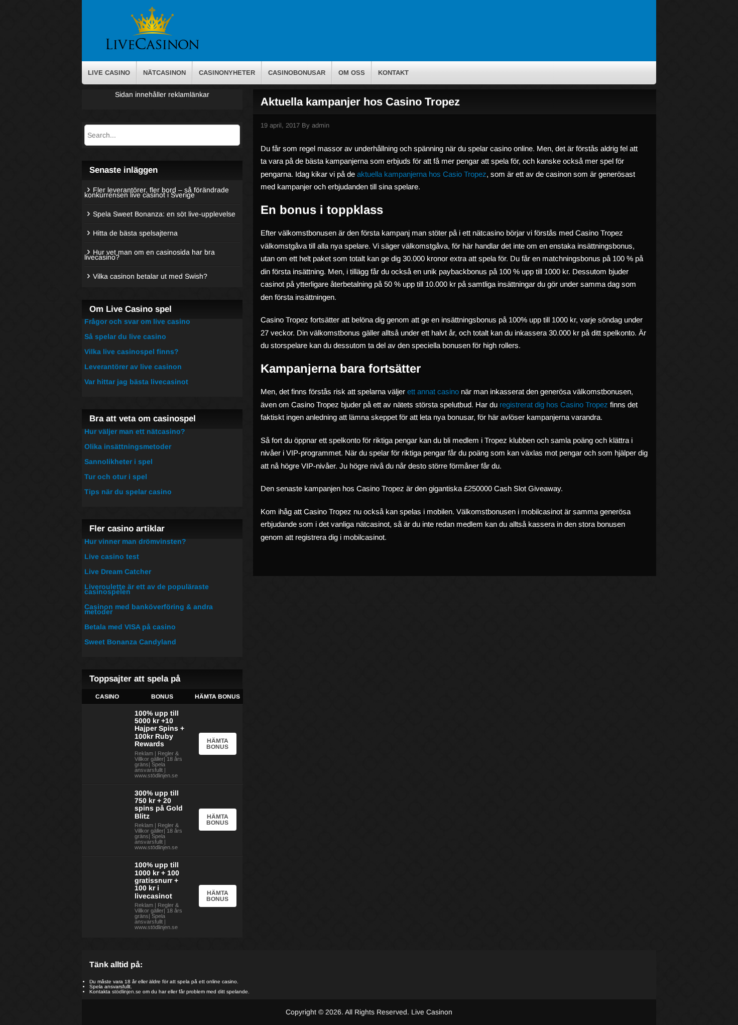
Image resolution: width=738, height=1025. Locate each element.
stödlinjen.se (126, 991)
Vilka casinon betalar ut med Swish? (150, 276)
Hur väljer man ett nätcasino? (134, 431)
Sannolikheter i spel (118, 462)
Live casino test (111, 556)
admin (320, 125)
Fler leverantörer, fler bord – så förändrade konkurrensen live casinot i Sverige (156, 192)
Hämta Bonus (217, 743)
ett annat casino (433, 391)
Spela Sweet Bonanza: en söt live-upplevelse (164, 214)
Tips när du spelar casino (128, 492)
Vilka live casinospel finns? (131, 352)
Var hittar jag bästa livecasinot (136, 382)
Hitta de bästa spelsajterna (135, 233)
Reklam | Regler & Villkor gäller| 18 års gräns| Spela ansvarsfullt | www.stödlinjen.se (158, 764)
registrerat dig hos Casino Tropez (554, 404)
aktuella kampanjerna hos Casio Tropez (421, 174)
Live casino (109, 72)
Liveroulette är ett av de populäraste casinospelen (146, 589)
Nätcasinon (164, 72)
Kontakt (393, 72)
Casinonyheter (227, 72)
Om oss (351, 72)
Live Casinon (431, 1012)
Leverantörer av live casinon (133, 367)
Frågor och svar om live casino (137, 321)
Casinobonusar (296, 72)
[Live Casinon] (152, 48)
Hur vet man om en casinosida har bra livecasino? (149, 254)
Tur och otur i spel (115, 477)
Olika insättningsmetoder (127, 446)
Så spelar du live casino (125, 336)
